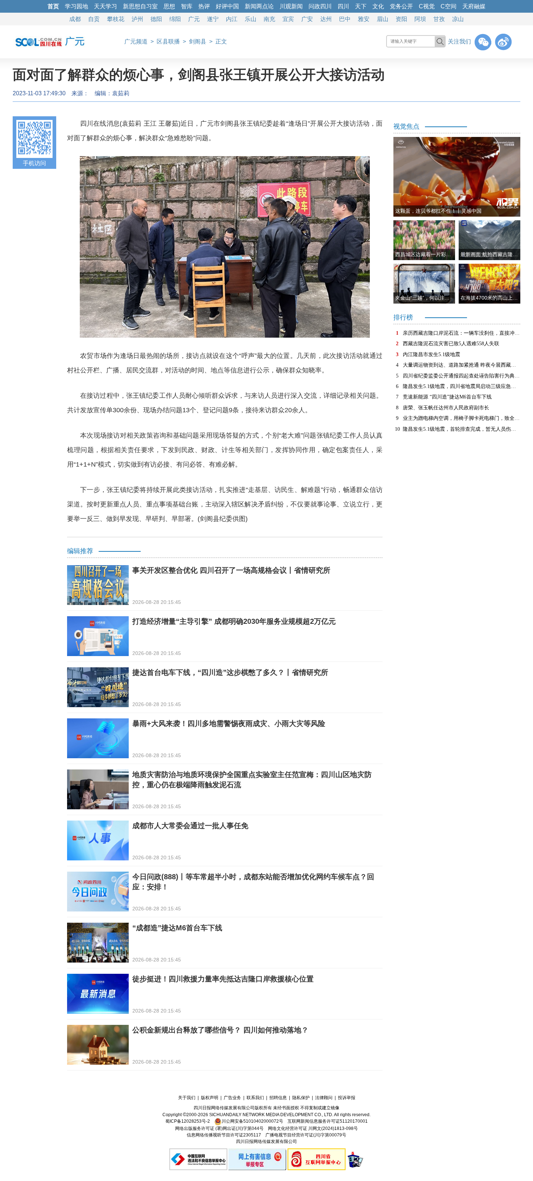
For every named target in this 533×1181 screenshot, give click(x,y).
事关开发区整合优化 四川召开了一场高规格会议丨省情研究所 (231, 570)
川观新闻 (291, 6)
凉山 (458, 19)
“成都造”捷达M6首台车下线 (177, 928)
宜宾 (288, 19)
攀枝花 (115, 19)
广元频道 (136, 41)
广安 (307, 19)
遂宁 (213, 19)
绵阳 (175, 19)
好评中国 (227, 6)
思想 (169, 6)
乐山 (250, 19)
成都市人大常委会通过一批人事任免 (190, 826)
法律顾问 (323, 1097)
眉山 (382, 19)
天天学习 (105, 6)
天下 (361, 6)
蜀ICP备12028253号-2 (187, 1121)
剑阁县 (197, 41)
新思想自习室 (140, 6)
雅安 (363, 19)
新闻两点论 (259, 6)
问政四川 (320, 6)
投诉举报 (346, 1097)
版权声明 (209, 1097)
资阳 (401, 19)
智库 (187, 6)
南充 (269, 19)
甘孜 (439, 19)
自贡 (94, 19)
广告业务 (232, 1097)
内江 (231, 19)
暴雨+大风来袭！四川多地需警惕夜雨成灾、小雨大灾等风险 (228, 723)
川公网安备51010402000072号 (252, 1121)
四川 (343, 6)
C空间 (448, 6)
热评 (204, 6)
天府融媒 (474, 6)
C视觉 (427, 6)
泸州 (137, 19)
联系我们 (255, 1097)
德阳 (156, 19)
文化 (378, 6)
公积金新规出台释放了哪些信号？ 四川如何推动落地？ (220, 1030)
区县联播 (168, 41)
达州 (326, 19)
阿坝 (420, 19)
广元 (194, 19)
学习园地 (76, 6)
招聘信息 (278, 1097)
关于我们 (186, 1097)
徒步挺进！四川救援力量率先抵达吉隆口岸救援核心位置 (223, 979)
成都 (75, 19)
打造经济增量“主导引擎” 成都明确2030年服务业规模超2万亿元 (234, 621)
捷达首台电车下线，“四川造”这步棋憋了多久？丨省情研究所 (230, 672)
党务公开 (401, 6)
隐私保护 (301, 1097)
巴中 (345, 19)
